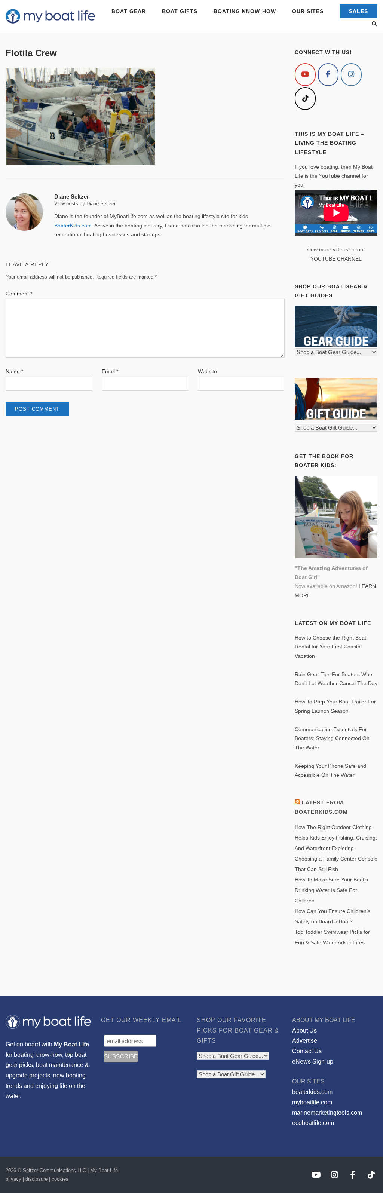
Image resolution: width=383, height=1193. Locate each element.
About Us (304, 1030)
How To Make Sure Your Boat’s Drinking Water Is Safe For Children (331, 890)
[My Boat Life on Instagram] (351, 74)
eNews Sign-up (312, 1061)
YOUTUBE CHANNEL (336, 259)
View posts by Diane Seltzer (85, 203)
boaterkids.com (312, 1092)
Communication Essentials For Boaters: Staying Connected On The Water (332, 738)
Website (207, 371)
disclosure (36, 1179)
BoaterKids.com (73, 226)
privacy (13, 1179)
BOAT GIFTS (179, 11)
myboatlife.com (312, 1102)
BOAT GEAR (128, 11)
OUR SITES (308, 11)
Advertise (304, 1040)
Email (110, 371)
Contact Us (307, 1051)
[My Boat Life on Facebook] (328, 74)
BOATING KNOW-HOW (245, 11)
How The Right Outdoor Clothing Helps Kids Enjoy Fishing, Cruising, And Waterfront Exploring (336, 837)
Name (14, 371)
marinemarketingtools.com (327, 1113)
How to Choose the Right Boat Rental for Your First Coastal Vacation (330, 647)
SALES (358, 11)
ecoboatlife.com (313, 1123)
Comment (19, 294)
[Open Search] (374, 24)
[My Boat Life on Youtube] (305, 74)
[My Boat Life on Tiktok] (305, 98)
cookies (60, 1179)
